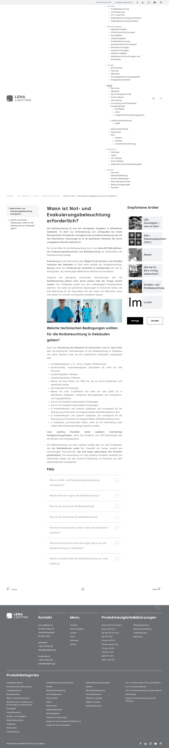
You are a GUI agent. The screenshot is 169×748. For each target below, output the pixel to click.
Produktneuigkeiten (118, 617)
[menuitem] (111, 6)
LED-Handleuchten (54, 694)
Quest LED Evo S (108, 629)
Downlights (11, 708)
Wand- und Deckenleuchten (18, 698)
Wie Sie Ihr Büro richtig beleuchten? (151, 270)
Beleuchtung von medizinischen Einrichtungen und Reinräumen (20, 703)
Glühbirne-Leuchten (94, 698)
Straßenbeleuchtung (15, 720)
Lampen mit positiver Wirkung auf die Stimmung (140, 699)
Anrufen (155, 321)
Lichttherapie (130, 694)
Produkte (73, 625)
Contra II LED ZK (108, 640)
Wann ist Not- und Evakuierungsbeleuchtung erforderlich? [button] (75, 483)
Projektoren (11, 724)
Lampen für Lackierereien (56, 717)
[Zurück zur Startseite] (19, 98)
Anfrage (135, 321)
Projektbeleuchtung (15, 683)
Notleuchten (12, 728)
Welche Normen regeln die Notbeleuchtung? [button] (74, 495)
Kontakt (73, 644)
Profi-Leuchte (51, 698)
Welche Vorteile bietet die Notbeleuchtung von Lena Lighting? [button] (79, 561)
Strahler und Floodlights (16, 716)
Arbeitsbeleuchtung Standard (98, 683)
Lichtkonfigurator (140, 633)
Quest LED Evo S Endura (112, 625)
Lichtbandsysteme (14, 690)
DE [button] (153, 98)
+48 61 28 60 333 (45, 660)
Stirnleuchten (51, 706)
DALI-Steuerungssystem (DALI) (155, 239)
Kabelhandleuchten (54, 710)
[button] (161, 98)
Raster (148, 254)
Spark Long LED (108, 660)
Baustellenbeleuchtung (55, 690)
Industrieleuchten (14, 712)
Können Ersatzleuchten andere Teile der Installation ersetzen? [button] (79, 530)
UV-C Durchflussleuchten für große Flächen (143, 690)
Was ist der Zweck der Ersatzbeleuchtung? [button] (74, 516)
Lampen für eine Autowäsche (58, 725)
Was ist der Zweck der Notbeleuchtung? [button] (72, 506)
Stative (49, 702)
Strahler (49, 687)
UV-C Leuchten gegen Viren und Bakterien (143, 683)
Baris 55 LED (107, 636)
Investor (73, 633)
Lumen (148, 302)
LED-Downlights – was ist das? (152, 223)
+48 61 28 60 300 (45, 646)
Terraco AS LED (108, 648)
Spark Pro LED (107, 656)
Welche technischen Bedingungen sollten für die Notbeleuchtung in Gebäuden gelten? (23, 224)
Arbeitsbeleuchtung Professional (59, 683)
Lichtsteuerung (13, 732)
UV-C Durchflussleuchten (135, 687)
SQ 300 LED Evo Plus (110, 633)
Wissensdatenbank (141, 625)
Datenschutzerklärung (142, 629)
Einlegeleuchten (13, 694)
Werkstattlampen (53, 713)
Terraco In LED (108, 652)
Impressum (137, 636)
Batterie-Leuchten (93, 702)
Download (74, 640)
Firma (72, 636)
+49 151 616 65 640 (103, 2)
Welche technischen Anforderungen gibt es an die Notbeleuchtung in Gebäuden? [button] (78, 546)
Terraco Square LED (110, 644)
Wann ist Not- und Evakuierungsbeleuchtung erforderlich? (21, 211)
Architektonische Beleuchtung (19, 687)
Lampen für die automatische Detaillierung (63, 721)
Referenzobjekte (77, 629)
